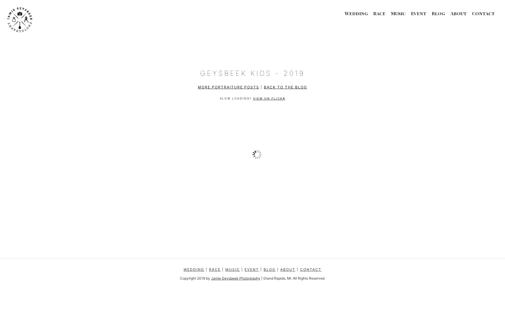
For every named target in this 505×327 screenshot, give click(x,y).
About (458, 13)
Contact (483, 13)
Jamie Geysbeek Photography (235, 278)
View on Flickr (269, 98)
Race (379, 13)
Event (418, 13)
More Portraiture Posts (228, 87)
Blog (438, 13)
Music (398, 13)
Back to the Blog (285, 87)
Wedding (356, 13)
